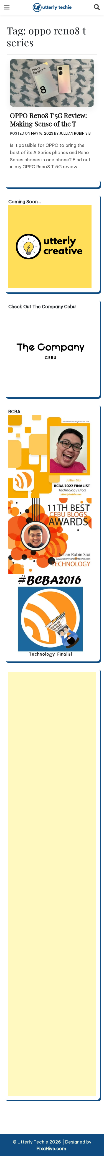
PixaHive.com (51, 1148)
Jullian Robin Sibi (75, 133)
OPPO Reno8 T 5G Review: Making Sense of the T (48, 119)
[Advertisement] (52, 884)
